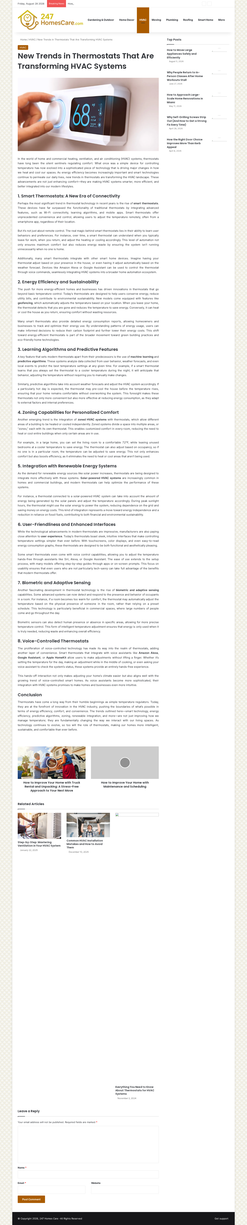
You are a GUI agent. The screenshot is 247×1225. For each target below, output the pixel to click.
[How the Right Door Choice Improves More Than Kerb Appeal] (219, 148)
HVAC (143, 19)
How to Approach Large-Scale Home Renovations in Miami (101, 3)
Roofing (188, 19)
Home (23, 39)
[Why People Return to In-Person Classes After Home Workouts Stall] (219, 80)
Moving (156, 19)
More (221, 19)
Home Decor (126, 19)
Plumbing (172, 19)
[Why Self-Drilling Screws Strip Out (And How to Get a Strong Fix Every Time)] (219, 125)
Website (96, 1183)
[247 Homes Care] (50, 19)
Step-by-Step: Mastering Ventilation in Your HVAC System (39, 843)
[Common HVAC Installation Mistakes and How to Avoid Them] (88, 825)
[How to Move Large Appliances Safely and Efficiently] (219, 58)
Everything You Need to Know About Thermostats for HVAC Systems (134, 1090)
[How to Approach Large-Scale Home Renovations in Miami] (219, 103)
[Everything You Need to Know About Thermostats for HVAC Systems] (137, 948)
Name (22, 1167)
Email (22, 1183)
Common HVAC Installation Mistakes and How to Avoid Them (85, 844)
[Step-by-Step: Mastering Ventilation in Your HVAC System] (39, 826)
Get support (221, 1218)
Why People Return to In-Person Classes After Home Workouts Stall (185, 76)
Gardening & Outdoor (101, 19)
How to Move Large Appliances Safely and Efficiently (182, 53)
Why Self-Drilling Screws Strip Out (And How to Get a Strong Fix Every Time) (186, 121)
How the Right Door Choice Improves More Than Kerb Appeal (185, 143)
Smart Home (205, 19)
